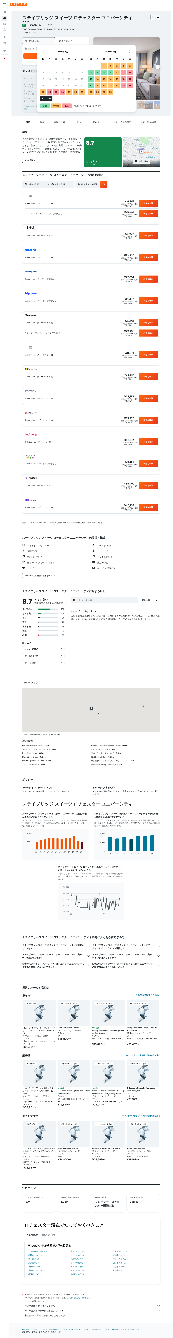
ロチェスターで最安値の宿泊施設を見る (143, 1055)
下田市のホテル (35, 1266)
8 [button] (82, 72)
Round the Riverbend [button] (136, 1148)
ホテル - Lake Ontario (112, 1329)
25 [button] (56, 92)
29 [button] (82, 92)
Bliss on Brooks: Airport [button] (68, 1027)
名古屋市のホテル (120, 1251)
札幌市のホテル (119, 1270)
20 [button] (69, 85)
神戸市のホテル (77, 1270)
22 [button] (82, 85)
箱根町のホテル (77, 1274)
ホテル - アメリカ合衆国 (71, 1329)
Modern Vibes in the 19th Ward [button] (106, 1148)
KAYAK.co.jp (26, 1329)
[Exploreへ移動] (4, 37)
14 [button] (76, 79)
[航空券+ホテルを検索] (4, 29)
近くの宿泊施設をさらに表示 (148, 995)
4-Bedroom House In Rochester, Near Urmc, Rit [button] (141, 1089)
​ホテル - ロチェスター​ (131, 1329)
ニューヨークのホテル (37, 1251)
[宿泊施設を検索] (4, 18)
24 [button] (49, 92)
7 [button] (75, 72)
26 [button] (62, 92)
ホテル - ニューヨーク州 (92, 1329)
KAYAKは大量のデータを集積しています (44, 1310)
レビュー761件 (46, 25)
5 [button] (62, 72)
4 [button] (56, 72)
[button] (5, 4)
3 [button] (49, 72)
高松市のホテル (77, 1251)
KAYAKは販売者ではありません (40, 1305)
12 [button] (63, 79)
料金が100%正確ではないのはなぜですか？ (46, 1315)
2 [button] (43, 72)
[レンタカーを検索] (4, 24)
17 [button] (50, 85)
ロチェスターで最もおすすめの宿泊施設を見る (140, 1115)
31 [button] (50, 98)
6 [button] (69, 72)
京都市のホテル (119, 1255)
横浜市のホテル (35, 1274)
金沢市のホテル (77, 1266)
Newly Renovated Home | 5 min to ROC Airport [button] (142, 1029)
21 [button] (76, 85)
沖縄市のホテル (35, 1270)
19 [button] (63, 85)
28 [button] (75, 92)
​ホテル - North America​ (50, 1329)
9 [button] (43, 79)
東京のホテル (34, 1263)
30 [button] (43, 98)
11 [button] (56, 79)
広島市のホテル (77, 1259)
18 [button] (56, 85)
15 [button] (82, 79)
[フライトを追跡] (4, 43)
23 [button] (43, 92)
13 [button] (69, 79)
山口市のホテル (119, 1263)
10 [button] (50, 79)
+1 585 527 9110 (29, 32)
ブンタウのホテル (78, 1263)
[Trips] (4, 50)
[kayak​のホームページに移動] (18, 4)
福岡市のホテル (35, 1255)
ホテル (36, 1329)
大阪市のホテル (119, 1266)
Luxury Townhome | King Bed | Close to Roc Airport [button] (108, 1031)
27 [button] (69, 92)
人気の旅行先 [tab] (32, 1235)
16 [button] (43, 85)
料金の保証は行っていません (79, 1298)
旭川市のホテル (35, 1259)
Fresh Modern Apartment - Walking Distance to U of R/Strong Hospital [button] (108, 1092)
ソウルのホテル (77, 1255)
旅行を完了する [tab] (49, 1235)
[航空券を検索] (4, 12)
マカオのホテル (119, 1259)
